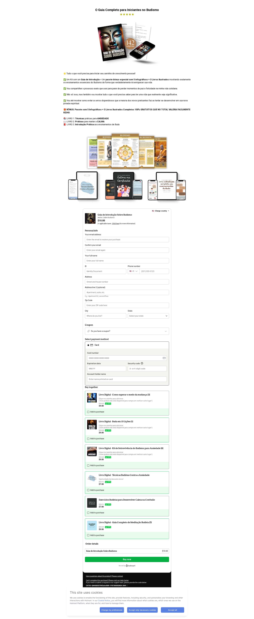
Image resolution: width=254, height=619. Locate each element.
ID (86, 266)
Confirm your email (93, 245)
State (130, 311)
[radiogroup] (127, 364)
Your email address (93, 234)
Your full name (91, 256)
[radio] (88, 345)
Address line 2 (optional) (95, 287)
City (86, 311)
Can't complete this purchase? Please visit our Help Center (107, 580)
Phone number (134, 266)
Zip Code (88, 300)
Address (88, 277)
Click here (115, 224)
